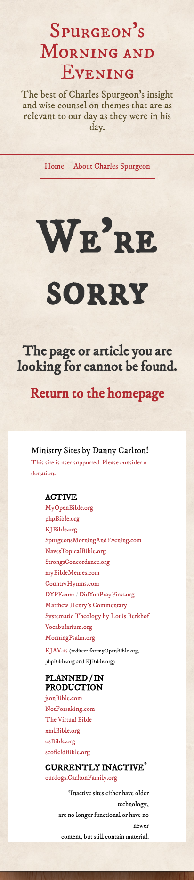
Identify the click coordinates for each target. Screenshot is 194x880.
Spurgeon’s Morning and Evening (97, 51)
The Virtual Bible (68, 720)
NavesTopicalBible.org (75, 551)
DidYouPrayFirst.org (107, 594)
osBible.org (60, 741)
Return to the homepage (97, 393)
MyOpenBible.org (69, 508)
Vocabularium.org (68, 627)
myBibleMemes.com (72, 573)
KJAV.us (56, 650)
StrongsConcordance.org (77, 562)
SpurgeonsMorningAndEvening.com (93, 540)
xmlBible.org (62, 730)
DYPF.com (59, 594)
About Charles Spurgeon (111, 166)
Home (54, 166)
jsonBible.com (63, 698)
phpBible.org (62, 518)
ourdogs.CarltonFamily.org (81, 778)
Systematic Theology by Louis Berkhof (97, 616)
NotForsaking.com (70, 709)
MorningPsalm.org (70, 638)
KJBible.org (61, 529)
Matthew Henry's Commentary (86, 605)
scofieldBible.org (67, 752)
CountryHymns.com (72, 583)
